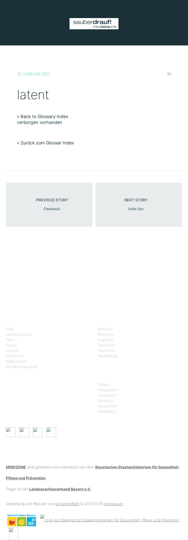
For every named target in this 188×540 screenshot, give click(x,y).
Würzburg (105, 334)
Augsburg (105, 339)
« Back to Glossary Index (42, 116)
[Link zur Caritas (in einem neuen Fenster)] (13, 533)
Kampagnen (107, 390)
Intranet (12, 350)
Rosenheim (107, 350)
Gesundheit (107, 406)
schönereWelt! (67, 503)
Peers (10, 339)
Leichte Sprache (19, 334)
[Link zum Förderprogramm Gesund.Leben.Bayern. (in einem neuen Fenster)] (21, 520)
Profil (9, 329)
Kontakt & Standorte (21, 366)
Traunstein (106, 345)
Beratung (105, 400)
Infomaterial (107, 411)
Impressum (15, 356)
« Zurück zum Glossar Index (45, 142)
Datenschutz (16, 361)
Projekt (103, 384)
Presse (11, 345)
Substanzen (107, 395)
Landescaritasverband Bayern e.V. (60, 489)
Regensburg (107, 356)
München (105, 329)
